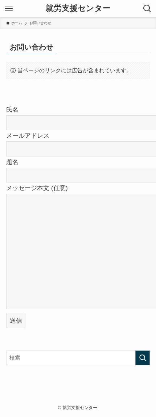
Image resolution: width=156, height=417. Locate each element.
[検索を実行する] (142, 358)
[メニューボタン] (8, 8)
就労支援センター (78, 9)
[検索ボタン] (147, 8)
